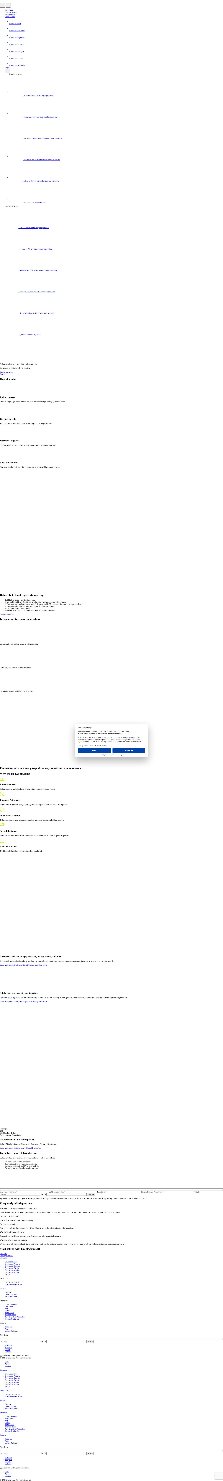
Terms (7, 1362)
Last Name (53, 1192)
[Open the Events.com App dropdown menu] (2, 5)
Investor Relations (11, 1331)
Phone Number (147, 1192)
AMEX (43, 1194)
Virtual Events (10, 15)
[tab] (3, 1370)
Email (99, 1192)
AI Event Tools (10, 1315)
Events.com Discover (12, 1282)
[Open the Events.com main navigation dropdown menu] (8, 5)
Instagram (8, 1348)
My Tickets (9, 10)
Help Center (9, 1306)
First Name (4, 1192)
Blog (6, 1308)
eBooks (7, 1311)
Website (197, 1192)
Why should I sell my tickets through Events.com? (18, 1208)
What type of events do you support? (13, 1240)
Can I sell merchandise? (8, 1224)
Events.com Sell (10, 1262)
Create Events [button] (10, 17)
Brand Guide (9, 1313)
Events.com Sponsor (12, 1266)
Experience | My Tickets (13, 1284)
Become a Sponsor (11, 1296)
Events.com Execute (12, 1268)
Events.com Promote (12, 1264)
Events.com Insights (12, 1270)
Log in (7, 68)
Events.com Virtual (12, 1272)
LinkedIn (8, 1352)
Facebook (8, 1346)
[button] (111, 1208)
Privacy (7, 1364)
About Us (8, 1327)
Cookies (8, 1366)
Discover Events (11, 12)
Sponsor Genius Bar (12, 1319)
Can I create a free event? (9, 1216)
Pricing (7, 1274)
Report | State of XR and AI (15, 1317)
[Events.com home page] (10, 2)
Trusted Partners (10, 1294)
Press (6, 1329)
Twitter (7, 1350)
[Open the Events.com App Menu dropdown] (7, 71)
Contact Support (11, 1304)
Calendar (8, 1292)
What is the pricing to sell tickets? (12, 1232)
